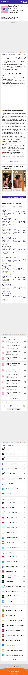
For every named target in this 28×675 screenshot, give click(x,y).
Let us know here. (17, 666)
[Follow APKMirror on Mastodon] (11, 406)
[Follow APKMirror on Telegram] (17, 406)
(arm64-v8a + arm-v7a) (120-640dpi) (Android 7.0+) (6, 220)
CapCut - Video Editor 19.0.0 (12, 459)
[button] (16, 58)
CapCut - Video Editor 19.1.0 (12, 454)
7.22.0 (7, 222)
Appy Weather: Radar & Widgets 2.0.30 (15, 620)
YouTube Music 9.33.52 (11, 522)
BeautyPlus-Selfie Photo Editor (8, 18)
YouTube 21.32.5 (10, 493)
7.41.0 (7, 251)
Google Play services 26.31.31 (13, 547)
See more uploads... (14, 398)
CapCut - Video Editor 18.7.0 (12, 474)
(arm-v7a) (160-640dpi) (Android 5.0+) (6, 210)
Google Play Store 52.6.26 (12, 488)
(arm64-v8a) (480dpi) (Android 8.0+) (6, 295)
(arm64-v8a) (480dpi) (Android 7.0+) (6, 286)
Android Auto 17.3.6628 (11, 512)
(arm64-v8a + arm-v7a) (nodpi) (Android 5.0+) (6, 258)
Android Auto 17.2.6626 (11, 527)
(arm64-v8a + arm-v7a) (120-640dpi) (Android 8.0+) (6, 229)
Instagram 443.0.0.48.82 (11, 571)
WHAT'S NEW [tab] (4, 54)
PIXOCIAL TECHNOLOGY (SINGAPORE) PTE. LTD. (16, 11)
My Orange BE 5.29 (10, 615)
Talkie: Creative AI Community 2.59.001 (15, 625)
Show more (13, 161)
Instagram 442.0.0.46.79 (11, 517)
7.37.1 (7, 241)
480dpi (24, 288)
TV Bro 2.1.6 (9, 601)
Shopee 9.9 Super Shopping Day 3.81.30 (15, 650)
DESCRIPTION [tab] (12, 54)
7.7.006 (7, 260)
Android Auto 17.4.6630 (11, 532)
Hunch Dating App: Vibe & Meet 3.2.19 (15, 630)
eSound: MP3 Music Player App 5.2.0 (14, 655)
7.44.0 (7, 232)
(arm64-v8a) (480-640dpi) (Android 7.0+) (6, 276)
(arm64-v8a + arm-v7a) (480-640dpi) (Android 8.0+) (6, 248)
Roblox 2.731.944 (10, 483)
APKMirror (6, 2)
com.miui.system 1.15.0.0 (12, 537)
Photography (5, 58)
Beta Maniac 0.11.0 (10, 645)
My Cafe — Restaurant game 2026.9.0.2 (15, 635)
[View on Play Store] (19, 58)
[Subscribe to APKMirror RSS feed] (24, 406)
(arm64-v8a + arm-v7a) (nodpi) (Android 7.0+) (6, 267)
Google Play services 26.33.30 (13, 591)
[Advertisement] (14, 37)
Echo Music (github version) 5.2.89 (14, 478)
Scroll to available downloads (15, 197)
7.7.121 (7, 269)
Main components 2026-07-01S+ (13, 586)
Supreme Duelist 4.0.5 (11, 581)
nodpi (24, 259)
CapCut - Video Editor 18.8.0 (12, 449)
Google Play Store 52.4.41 (12, 464)
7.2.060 (7, 213)
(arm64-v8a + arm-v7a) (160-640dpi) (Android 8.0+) (6, 239)
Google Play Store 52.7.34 (12, 469)
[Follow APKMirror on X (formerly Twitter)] (4, 406)
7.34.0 (7, 298)
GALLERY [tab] (18, 54)
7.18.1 (7, 288)
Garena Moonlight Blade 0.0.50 (13, 640)
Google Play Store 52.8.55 (12, 566)
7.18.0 (7, 279)
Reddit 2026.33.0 (10, 542)
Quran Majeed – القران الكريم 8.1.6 (14, 610)
